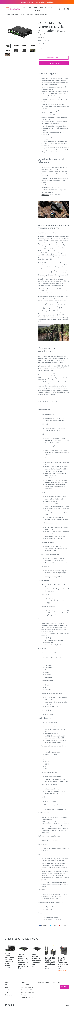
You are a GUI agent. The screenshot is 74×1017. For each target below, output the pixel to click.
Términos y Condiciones (27, 990)
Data (49, 7)
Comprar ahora (54, 63)
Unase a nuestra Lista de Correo (48, 982)
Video (29, 7)
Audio (35, 7)
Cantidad (41, 48)
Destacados (37, 10)
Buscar (23, 982)
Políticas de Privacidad (27, 992)
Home (5, 14)
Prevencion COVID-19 (27, 997)
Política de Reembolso (27, 987)
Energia (42, 7)
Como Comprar (25, 985)
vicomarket (11, 1011)
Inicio (23, 7)
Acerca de (24, 995)
